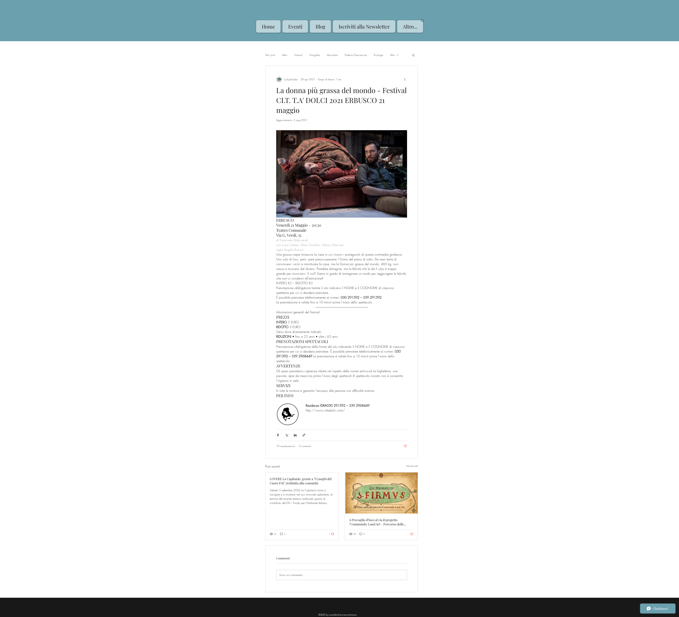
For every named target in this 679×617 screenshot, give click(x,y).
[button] (413, 55)
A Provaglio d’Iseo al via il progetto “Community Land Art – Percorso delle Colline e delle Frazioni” (376, 522)
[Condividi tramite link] (304, 435)
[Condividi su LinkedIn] (295, 435)
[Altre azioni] (405, 79)
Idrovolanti (332, 55)
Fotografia (315, 55)
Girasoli (298, 55)
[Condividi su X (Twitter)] (286, 435)
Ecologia (378, 55)
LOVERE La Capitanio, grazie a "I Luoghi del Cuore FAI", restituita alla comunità (301, 481)
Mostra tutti (412, 466)
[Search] (422, 20)
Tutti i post (270, 55)
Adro (284, 55)
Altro (392, 55)
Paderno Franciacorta (356, 55)
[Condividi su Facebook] (278, 435)
